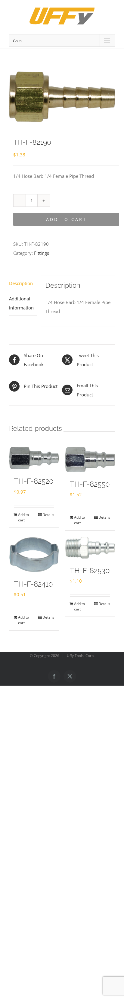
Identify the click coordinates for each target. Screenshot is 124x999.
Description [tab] (21, 283)
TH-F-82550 (90, 484)
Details (48, 514)
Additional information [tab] (21, 303)
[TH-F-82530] (90, 548)
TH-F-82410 (33, 584)
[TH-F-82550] (90, 459)
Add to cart (66, 219)
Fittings (41, 253)
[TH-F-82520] (34, 458)
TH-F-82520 (34, 481)
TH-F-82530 (90, 570)
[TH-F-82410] (34, 554)
